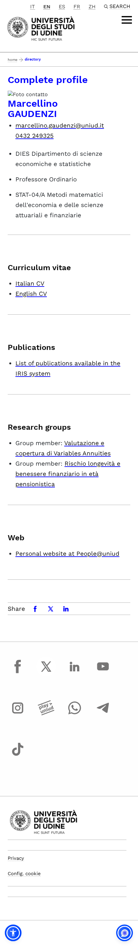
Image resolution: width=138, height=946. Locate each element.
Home (12, 60)
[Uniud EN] (41, 28)
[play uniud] (46, 714)
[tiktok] (18, 755)
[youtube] (103, 672)
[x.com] (46, 672)
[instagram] (18, 714)
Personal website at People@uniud (67, 553)
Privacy (16, 858)
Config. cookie (24, 873)
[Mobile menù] (127, 19)
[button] (13, 933)
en (46, 7)
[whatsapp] (74, 714)
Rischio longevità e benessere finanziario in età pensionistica (67, 474)
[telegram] (103, 714)
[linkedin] (74, 672)
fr (76, 7)
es (62, 7)
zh (92, 7)
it (32, 7)
